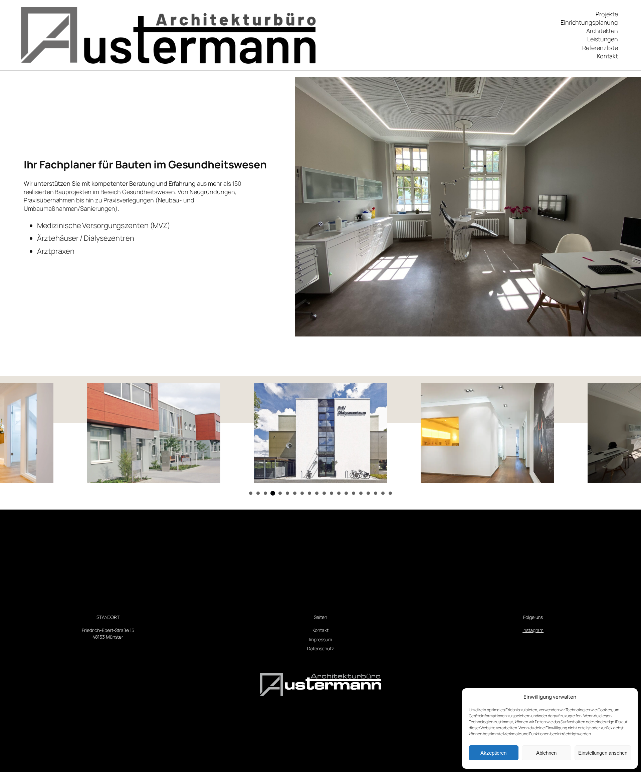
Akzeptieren (493, 753)
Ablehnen (546, 753)
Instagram (533, 630)
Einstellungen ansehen (602, 753)
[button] (250, 493)
